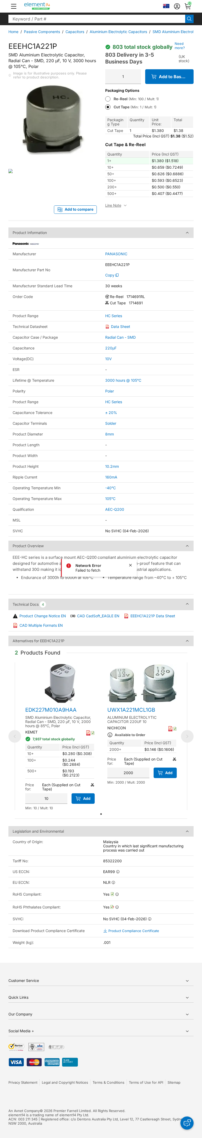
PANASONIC (116, 254)
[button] (14, 6)
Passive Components (42, 31)
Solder (110, 423)
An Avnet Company (24, 1111)
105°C (110, 498)
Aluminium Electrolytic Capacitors (118, 31)
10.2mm (112, 466)
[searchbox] (96, 19)
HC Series (113, 316)
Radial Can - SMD (120, 337)
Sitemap (174, 1082)
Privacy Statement (22, 1082)
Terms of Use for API (146, 1082)
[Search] (189, 19)
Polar (109, 391)
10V (108, 359)
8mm (109, 434)
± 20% (111, 412)
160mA (111, 477)
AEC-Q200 (114, 509)
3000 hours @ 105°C (123, 380)
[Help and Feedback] (187, 1123)
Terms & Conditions (108, 1082)
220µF (111, 348)
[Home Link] (47, 6)
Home (13, 31)
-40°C (110, 488)
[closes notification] (130, 565)
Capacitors (74, 31)
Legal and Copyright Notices (65, 1082)
